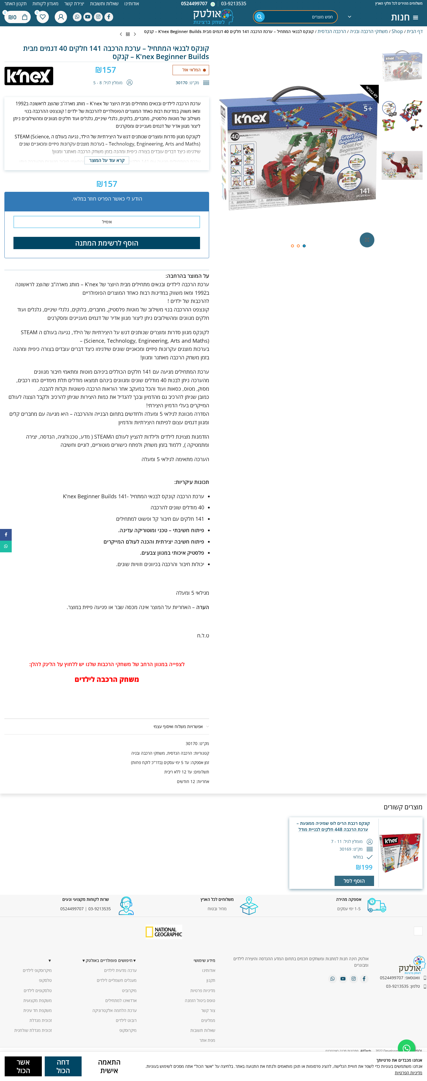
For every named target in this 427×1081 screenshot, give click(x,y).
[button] (354, 881)
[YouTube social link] (87, 17)
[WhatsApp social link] (77, 17)
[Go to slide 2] (298, 245)
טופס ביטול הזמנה (200, 1000)
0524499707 (194, 3)
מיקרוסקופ (128, 1030)
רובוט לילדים (126, 1020)
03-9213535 (99, 908)
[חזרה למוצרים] (127, 34)
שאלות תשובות (202, 1030)
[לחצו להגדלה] (367, 239)
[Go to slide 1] (304, 245)
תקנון (210, 980)
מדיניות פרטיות (202, 990)
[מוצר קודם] (134, 34)
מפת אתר (207, 1040)
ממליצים (208, 1020)
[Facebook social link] (108, 17)
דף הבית (415, 31)
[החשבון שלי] (61, 17)
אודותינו (208, 970)
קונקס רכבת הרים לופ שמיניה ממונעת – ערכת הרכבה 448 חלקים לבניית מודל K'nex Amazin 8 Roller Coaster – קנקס (333, 829)
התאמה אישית (109, 1066)
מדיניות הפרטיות (408, 1072)
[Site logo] (213, 16)
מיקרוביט (129, 990)
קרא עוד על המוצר (107, 160)
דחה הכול (63, 1066)
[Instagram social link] (98, 17)
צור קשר (208, 1010)
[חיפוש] (259, 17)
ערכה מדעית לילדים (120, 970)
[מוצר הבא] (120, 34)
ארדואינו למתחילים (121, 1000)
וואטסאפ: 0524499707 (400, 977)
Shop (397, 31)
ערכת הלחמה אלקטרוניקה (114, 1010)
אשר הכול (23, 1066)
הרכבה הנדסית (332, 31)
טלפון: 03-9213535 (403, 986)
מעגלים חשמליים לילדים (117, 980)
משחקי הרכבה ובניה (369, 31)
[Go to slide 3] (292, 245)
